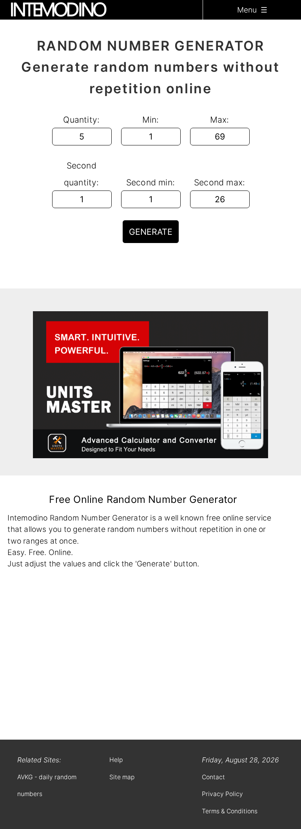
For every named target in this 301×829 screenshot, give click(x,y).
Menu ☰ (252, 10)
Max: (219, 119)
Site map (121, 777)
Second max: (219, 182)
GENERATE (150, 232)
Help (116, 760)
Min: (150, 119)
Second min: (150, 182)
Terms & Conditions (229, 811)
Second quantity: (81, 173)
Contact (213, 777)
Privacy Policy (222, 794)
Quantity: (81, 119)
